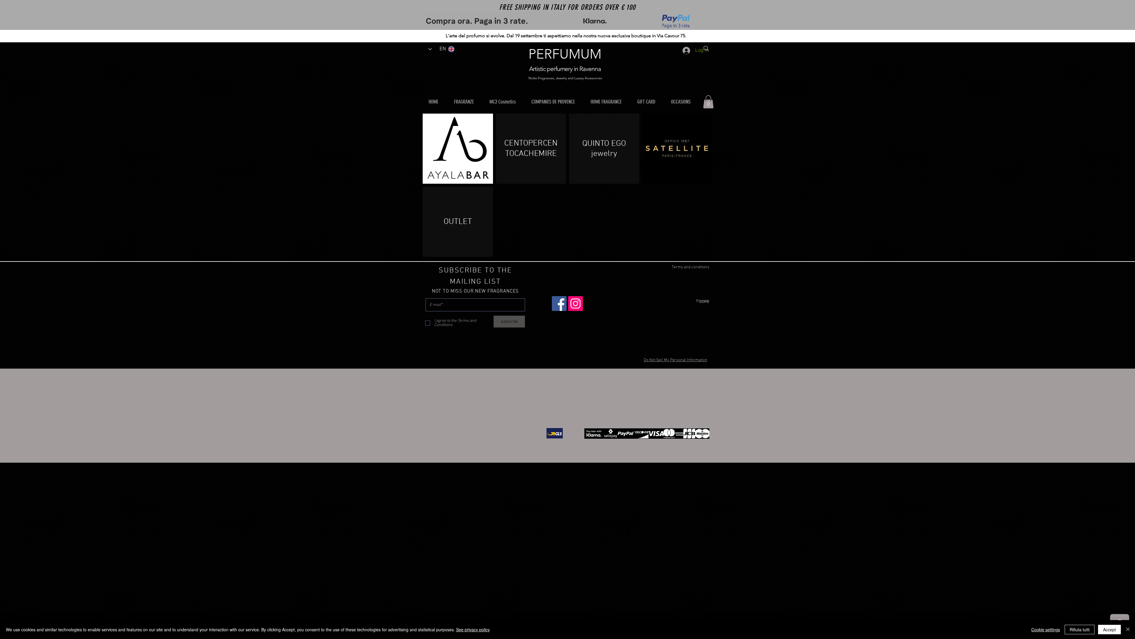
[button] (467, 101)
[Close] (1127, 629)
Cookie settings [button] (1045, 629)
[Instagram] (575, 303)
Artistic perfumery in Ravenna (565, 68)
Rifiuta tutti (1079, 629)
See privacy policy (473, 629)
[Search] (706, 48)
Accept (1109, 629)
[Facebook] (559, 303)
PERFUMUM (564, 54)
